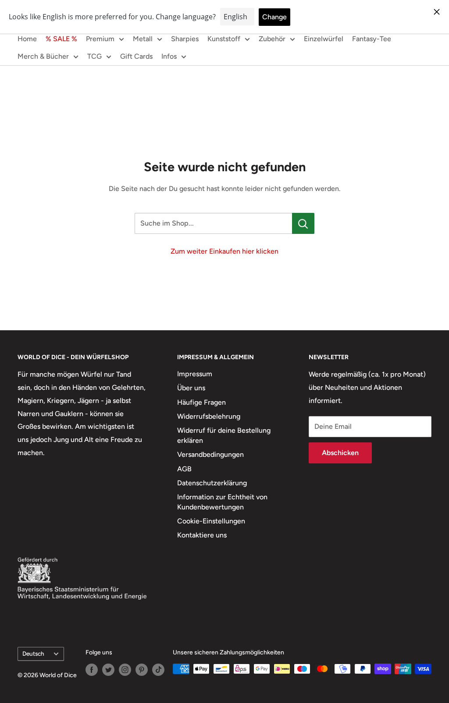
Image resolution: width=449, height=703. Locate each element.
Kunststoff (223, 39)
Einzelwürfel (323, 39)
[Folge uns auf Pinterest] (141, 670)
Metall (143, 39)
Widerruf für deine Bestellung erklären (224, 435)
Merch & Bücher (43, 56)
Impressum (194, 374)
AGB (184, 469)
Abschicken (340, 453)
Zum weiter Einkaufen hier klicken (224, 251)
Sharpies (185, 39)
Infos (169, 56)
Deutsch (33, 653)
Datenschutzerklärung (212, 483)
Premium (100, 39)
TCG (94, 56)
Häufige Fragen (201, 402)
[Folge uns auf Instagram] (125, 670)
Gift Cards (136, 56)
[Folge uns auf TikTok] (158, 670)
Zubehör (272, 39)
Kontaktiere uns (202, 535)
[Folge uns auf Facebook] (92, 670)
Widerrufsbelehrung (208, 416)
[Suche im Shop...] (303, 223)
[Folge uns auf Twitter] (108, 670)
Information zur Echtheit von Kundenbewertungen (222, 502)
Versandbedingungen (210, 454)
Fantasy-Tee (371, 39)
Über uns (191, 388)
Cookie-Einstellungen (211, 521)
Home (27, 39)
